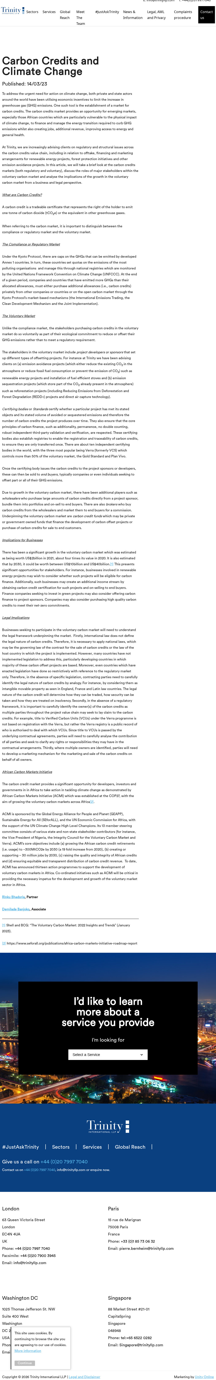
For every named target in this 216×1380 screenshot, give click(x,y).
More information (28, 1351)
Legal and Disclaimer (84, 1377)
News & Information (133, 14)
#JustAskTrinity (107, 11)
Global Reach (65, 14)
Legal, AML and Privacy (156, 14)
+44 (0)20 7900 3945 (38, 1256)
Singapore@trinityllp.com (141, 1345)
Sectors (32, 11)
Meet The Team (80, 17)
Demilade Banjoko (16, 909)
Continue (25, 1363)
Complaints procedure (183, 14)
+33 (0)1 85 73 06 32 (138, 1241)
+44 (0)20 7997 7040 (64, 1161)
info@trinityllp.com (30, 1263)
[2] (92, 802)
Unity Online (204, 1377)
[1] (111, 564)
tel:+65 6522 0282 (136, 1338)
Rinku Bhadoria (13, 897)
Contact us (206, 14)
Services (49, 11)
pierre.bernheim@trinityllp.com (146, 1248)
